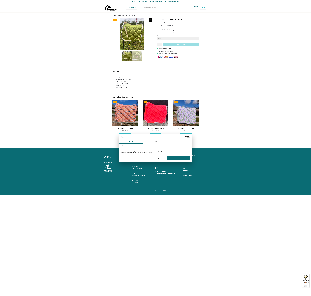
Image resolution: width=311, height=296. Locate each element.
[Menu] (308, 275)
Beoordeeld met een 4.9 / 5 (165, 48)
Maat (158, 35)
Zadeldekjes (121, 15)
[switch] (305, 286)
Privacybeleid (135, 178)
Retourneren (135, 166)
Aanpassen (154, 158)
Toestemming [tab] (131, 141)
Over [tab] (180, 141)
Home (115, 15)
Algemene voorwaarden (138, 175)
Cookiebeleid (135, 180)
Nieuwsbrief (135, 182)
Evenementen (135, 171)
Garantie (134, 173)
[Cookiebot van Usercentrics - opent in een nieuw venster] (183, 137)
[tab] (155, 79)
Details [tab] (155, 141)
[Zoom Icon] (150, 20)
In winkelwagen (181, 44)
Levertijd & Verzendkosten (139, 164)
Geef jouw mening (137, 168)
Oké (179, 158)
